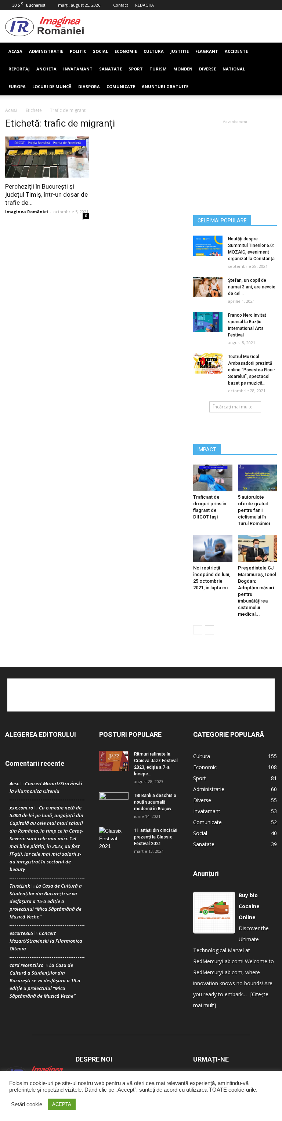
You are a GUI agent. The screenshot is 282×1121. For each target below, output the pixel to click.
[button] (268, 69)
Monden (182, 69)
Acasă (11, 110)
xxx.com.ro (21, 807)
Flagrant (206, 51)
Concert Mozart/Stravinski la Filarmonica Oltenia (46, 941)
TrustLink (20, 885)
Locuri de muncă (52, 86)
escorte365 (21, 933)
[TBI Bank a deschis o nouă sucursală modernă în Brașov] (114, 802)
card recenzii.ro (26, 965)
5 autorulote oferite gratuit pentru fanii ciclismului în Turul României (254, 510)
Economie (126, 51)
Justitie (179, 51)
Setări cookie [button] (26, 1104)
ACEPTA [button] (61, 1104)
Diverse (207, 69)
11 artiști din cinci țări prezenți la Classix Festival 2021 (155, 837)
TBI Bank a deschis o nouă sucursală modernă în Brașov (155, 802)
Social (100, 51)
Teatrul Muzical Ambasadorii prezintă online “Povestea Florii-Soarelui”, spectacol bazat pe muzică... (251, 370)
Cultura (154, 51)
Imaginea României (26, 211)
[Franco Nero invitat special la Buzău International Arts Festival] (208, 322)
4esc (14, 783)
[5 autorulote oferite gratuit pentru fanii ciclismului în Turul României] (257, 478)
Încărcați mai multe (233, 407)
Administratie (46, 51)
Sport (136, 69)
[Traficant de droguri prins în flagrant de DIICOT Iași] (212, 478)
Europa (17, 86)
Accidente (236, 51)
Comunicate (120, 86)
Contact (120, 5)
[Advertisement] (180, 26)
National (234, 69)
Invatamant (78, 69)
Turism (158, 69)
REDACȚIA (144, 5)
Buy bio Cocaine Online (249, 906)
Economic (205, 767)
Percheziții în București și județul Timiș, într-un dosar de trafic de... (46, 194)
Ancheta (46, 69)
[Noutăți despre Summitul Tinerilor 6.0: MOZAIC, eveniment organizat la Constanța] (208, 246)
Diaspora (89, 86)
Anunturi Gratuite (165, 86)
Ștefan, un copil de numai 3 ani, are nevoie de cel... (251, 287)
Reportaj (19, 69)
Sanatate (110, 69)
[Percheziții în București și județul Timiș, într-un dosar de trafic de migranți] (47, 157)
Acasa (15, 51)
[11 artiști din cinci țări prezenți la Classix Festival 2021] (114, 838)
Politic (78, 51)
